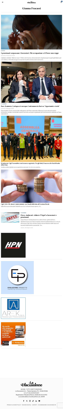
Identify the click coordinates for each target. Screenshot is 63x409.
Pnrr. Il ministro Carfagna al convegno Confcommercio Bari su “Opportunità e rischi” (30, 106)
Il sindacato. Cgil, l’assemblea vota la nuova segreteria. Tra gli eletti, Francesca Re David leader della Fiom (30, 164)
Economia (4, 103)
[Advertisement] (31, 361)
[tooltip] (23, 401)
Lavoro (3, 50)
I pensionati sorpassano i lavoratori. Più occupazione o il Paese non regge (30, 53)
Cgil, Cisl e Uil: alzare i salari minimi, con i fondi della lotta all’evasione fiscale (25, 204)
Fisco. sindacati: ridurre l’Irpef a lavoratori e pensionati (39, 216)
